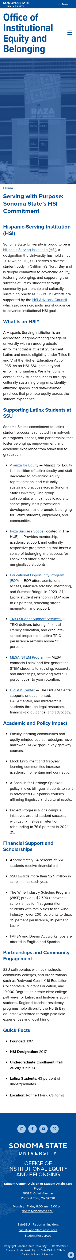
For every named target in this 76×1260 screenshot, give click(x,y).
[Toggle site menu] (69, 33)
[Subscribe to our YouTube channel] (43, 1129)
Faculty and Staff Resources (38, 1230)
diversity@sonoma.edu (37, 1211)
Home (8, 188)
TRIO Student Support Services (36, 619)
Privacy (11, 1250)
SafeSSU (46, 1250)
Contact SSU (60, 1246)
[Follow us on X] (54, 1129)
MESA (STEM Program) (28, 657)
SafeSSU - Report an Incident (38, 1224)
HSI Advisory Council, (50, 299)
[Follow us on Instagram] (21, 1129)
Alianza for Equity (24, 465)
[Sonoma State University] (16, 4)
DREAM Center (22, 690)
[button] (71, 1255)
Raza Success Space (26, 531)
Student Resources (38, 1235)
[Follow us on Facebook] (32, 1129)
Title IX (61, 1250)
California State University (37, 1254)
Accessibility (28, 1250)
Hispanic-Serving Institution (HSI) (29, 249)
